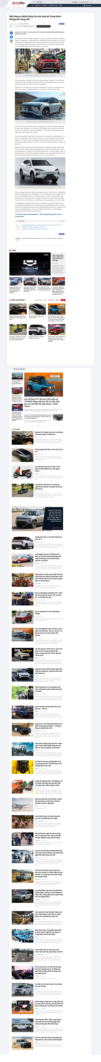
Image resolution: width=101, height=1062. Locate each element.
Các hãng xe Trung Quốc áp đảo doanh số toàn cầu (33, 227)
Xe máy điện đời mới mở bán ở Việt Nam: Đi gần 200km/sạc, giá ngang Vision (47, 469)
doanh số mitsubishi (58, 238)
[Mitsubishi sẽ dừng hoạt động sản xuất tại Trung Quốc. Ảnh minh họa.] (40, 61)
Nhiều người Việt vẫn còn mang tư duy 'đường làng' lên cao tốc (17, 383)
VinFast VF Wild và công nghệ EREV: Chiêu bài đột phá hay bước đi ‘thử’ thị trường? (30, 289)
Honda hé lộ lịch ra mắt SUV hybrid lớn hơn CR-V (36, 337)
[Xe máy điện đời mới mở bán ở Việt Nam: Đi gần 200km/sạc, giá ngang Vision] (22, 472)
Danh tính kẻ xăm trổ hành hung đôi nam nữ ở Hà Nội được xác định (47, 817)
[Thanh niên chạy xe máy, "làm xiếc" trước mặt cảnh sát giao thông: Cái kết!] (22, 955)
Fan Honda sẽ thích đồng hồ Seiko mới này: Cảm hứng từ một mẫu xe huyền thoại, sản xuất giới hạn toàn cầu (48, 914)
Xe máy (60, 5)
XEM (63, 300)
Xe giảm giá (39, 2)
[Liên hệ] (11, 41)
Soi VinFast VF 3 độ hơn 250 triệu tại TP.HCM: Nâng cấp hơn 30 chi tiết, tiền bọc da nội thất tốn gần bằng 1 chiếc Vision (56, 318)
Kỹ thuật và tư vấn (53, 5)
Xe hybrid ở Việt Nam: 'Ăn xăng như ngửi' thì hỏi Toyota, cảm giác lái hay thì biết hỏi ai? (17, 338)
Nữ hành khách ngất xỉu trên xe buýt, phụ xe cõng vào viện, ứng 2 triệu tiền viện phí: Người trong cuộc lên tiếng (48, 835)
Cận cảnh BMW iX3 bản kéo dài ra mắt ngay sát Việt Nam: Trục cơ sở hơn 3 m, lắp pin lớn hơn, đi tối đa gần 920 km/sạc (49, 632)
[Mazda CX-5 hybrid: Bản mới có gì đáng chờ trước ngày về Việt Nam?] (18, 309)
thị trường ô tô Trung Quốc (47, 238)
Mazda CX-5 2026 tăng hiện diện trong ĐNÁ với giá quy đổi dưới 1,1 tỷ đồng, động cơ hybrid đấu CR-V (48, 726)
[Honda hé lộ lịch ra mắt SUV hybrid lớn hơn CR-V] (37, 329)
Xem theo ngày (39, 300)
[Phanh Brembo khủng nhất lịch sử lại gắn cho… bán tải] (22, 712)
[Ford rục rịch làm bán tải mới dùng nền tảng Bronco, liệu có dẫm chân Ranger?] (22, 1043)
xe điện (16, 240)
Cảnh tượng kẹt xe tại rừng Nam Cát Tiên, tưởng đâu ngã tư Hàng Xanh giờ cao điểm (48, 689)
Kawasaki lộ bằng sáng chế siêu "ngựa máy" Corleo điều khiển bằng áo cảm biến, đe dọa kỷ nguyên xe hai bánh (48, 745)
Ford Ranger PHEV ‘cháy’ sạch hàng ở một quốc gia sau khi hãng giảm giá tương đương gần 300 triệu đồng (48, 1022)
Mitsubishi (24, 238)
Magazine (75, 2)
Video (14, 250)
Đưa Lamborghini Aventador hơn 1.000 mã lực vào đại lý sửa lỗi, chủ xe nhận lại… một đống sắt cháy (48, 595)
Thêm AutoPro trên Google (44, 26)
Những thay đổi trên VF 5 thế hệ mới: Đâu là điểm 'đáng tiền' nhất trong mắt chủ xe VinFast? (15, 290)
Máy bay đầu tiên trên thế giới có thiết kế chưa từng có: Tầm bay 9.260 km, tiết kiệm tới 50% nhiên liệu (48, 801)
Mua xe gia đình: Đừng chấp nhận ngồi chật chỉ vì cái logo (58, 257)
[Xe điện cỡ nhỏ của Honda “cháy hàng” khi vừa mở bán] (22, 990)
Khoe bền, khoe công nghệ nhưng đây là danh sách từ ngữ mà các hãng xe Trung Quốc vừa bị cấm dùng (48, 932)
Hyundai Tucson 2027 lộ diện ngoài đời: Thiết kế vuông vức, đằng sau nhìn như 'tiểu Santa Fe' (49, 671)
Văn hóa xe (44, 5)
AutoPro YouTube (84, 2)
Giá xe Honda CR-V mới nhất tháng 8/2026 (47, 613)
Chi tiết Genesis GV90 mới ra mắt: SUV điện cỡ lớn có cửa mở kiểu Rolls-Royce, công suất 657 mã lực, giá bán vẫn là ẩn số (48, 652)
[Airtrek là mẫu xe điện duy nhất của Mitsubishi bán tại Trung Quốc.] (40, 106)
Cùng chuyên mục (18, 300)
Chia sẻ (62, 23)
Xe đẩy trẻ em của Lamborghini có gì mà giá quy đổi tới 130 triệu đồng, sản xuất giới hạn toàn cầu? (48, 763)
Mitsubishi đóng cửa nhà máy (33, 238)
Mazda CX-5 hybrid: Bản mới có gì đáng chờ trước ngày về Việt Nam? (17, 317)
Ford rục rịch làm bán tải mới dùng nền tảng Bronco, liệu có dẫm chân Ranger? (48, 1039)
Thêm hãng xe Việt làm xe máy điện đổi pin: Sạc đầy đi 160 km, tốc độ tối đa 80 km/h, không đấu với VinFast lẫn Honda (49, 1004)
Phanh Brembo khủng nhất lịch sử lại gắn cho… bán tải (48, 708)
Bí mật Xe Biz (89, 5)
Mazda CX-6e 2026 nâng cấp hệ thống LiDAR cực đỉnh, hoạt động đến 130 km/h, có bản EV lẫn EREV (56, 339)
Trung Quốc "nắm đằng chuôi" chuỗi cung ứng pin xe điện (35, 229)
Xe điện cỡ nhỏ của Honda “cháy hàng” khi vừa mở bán (48, 985)
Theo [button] (40, 221)
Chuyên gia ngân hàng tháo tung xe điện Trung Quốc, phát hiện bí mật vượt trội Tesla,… (42, 225)
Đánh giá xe (37, 5)
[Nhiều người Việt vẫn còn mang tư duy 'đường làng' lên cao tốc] (17, 376)
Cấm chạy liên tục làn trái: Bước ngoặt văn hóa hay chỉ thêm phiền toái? (44, 288)
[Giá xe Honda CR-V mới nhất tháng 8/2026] (22, 617)
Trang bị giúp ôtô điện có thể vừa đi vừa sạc (36, 316)
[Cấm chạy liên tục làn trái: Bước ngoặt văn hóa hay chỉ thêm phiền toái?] (44, 281)
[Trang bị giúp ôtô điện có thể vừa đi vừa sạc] (37, 309)
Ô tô (33, 5)
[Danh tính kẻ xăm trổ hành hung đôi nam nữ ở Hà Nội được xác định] (22, 822)
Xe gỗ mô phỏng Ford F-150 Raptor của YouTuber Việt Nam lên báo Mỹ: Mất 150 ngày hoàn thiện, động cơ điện (48, 783)
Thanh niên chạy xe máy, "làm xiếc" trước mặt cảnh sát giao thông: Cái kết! (48, 951)
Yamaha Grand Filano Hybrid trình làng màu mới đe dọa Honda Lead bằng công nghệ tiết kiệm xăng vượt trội (49, 853)
